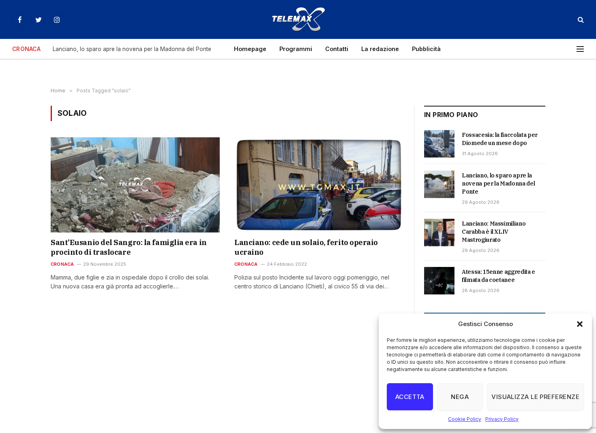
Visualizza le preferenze (535, 397)
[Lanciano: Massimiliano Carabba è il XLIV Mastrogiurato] (439, 232)
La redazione (380, 48)
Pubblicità (426, 48)
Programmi (295, 48)
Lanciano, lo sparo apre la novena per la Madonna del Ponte (132, 49)
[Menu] (580, 49)
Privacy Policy (502, 419)
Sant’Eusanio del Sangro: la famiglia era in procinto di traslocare (129, 247)
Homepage (250, 48)
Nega (460, 397)
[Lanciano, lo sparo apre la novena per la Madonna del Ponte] (439, 184)
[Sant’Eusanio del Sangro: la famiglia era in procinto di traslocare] (135, 184)
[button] (580, 324)
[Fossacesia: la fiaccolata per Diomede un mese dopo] (439, 144)
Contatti (336, 48)
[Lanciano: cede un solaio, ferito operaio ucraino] (318, 184)
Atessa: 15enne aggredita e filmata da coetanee (498, 276)
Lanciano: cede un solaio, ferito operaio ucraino (306, 247)
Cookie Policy (464, 419)
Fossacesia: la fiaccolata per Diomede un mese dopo (500, 139)
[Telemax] (298, 19)
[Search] (580, 20)
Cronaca (62, 264)
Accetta (409, 397)
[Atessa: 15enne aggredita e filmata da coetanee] (439, 280)
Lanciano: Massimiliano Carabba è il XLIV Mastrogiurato (493, 231)
